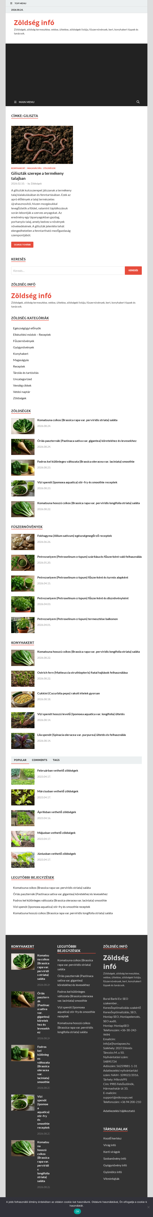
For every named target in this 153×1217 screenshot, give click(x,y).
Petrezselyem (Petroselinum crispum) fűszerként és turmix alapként (82, 577)
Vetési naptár (21, 391)
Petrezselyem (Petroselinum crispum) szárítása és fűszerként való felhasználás (89, 556)
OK (77, 1211)
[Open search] (138, 102)
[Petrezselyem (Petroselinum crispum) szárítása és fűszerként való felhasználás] (23, 557)
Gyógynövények (23, 347)
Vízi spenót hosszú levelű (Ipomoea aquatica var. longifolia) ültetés (81, 714)
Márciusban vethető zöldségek (57, 791)
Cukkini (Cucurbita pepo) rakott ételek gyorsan (68, 693)
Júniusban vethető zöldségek (56, 853)
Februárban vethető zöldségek (57, 770)
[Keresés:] (76, 270)
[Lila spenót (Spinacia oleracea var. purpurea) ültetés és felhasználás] (23, 735)
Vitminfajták (111, 1178)
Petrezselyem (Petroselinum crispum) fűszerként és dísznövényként (83, 598)
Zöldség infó (34, 22)
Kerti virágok (111, 1151)
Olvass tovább (21, 244)
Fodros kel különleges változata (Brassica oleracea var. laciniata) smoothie (86, 461)
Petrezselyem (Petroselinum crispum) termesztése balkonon (77, 619)
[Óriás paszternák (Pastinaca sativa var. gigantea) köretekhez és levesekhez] (23, 441)
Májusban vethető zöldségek (56, 832)
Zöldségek (49, 168)
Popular (20, 759)
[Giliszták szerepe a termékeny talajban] (42, 145)
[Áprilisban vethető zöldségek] (23, 812)
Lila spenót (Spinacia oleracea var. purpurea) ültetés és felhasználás (81, 734)
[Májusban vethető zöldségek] (23, 833)
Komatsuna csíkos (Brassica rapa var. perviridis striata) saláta (77, 420)
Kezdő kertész (112, 1138)
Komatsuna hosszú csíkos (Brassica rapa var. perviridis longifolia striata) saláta (88, 503)
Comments (39, 759)
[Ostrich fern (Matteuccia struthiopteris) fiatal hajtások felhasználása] (23, 673)
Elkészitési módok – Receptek (32, 334)
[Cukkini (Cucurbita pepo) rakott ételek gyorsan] (23, 693)
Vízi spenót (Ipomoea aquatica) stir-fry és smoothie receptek (77, 482)
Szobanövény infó (114, 1158)
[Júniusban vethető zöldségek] (23, 854)
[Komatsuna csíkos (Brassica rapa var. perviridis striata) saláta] (23, 420)
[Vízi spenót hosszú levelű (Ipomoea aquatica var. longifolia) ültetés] (23, 714)
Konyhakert (18, 168)
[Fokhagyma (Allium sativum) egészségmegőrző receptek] (23, 536)
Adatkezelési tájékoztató (119, 1111)
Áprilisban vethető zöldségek (56, 812)
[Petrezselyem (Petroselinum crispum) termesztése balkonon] (23, 619)
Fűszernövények (23, 341)
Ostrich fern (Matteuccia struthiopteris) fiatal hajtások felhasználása (82, 672)
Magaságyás (34, 168)
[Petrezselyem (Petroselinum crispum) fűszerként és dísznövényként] (23, 598)
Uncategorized (22, 379)
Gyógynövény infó (115, 1165)
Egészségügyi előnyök (27, 328)
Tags (56, 759)
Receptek (19, 366)
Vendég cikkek (22, 385)
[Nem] (148, 1207)
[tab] (20, 760)
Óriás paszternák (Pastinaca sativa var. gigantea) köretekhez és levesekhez (87, 440)
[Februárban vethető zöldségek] (23, 771)
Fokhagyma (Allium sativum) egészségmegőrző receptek (74, 535)
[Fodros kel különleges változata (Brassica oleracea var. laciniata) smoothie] (23, 462)
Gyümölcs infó (112, 1172)
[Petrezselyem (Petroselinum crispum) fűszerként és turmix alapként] (23, 577)
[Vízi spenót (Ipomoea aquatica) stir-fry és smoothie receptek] (23, 482)
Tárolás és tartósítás (26, 372)
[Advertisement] (76, 70)
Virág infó (109, 1145)
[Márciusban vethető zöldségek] (23, 791)
